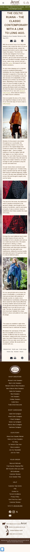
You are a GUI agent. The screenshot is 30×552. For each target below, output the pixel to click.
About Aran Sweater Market (15, 436)
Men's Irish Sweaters (15, 383)
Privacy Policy (15, 496)
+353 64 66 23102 (17, 506)
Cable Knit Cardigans (15, 414)
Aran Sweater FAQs (15, 477)
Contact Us (15, 491)
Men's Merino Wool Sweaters (15, 388)
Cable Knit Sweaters (15, 391)
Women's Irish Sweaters (15, 380)
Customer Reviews (15, 474)
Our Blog (15, 442)
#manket (16, 351)
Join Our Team (15, 452)
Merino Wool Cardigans (15, 424)
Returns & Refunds (15, 463)
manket (10, 63)
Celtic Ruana (6, 103)
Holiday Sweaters (15, 399)
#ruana (21, 351)
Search (24, 2)
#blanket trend (7, 349)
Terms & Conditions (15, 494)
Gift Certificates (15, 471)
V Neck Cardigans (15, 419)
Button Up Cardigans (15, 422)
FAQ (15, 488)
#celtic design (23, 349)
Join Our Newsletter (15, 450)
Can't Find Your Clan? (15, 499)
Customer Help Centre (15, 486)
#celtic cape (15, 349)
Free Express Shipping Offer (15, 466)
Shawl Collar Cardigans (15, 416)
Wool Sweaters (15, 394)
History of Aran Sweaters (15, 439)
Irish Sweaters (15, 396)
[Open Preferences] (2, 549)
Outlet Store (15, 402)
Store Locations (15, 447)
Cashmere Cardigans (15, 427)
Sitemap (21, 541)
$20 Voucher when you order (15, 469)
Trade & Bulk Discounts (15, 404)
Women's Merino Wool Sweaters (15, 386)
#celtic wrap (10, 351)
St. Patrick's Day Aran (15, 444)
